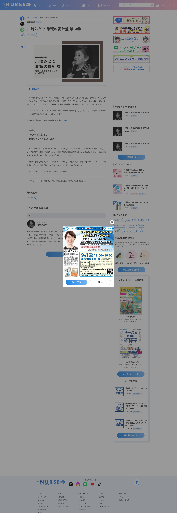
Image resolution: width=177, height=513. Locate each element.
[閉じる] (112, 222)
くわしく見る (76, 282)
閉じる (100, 282)
